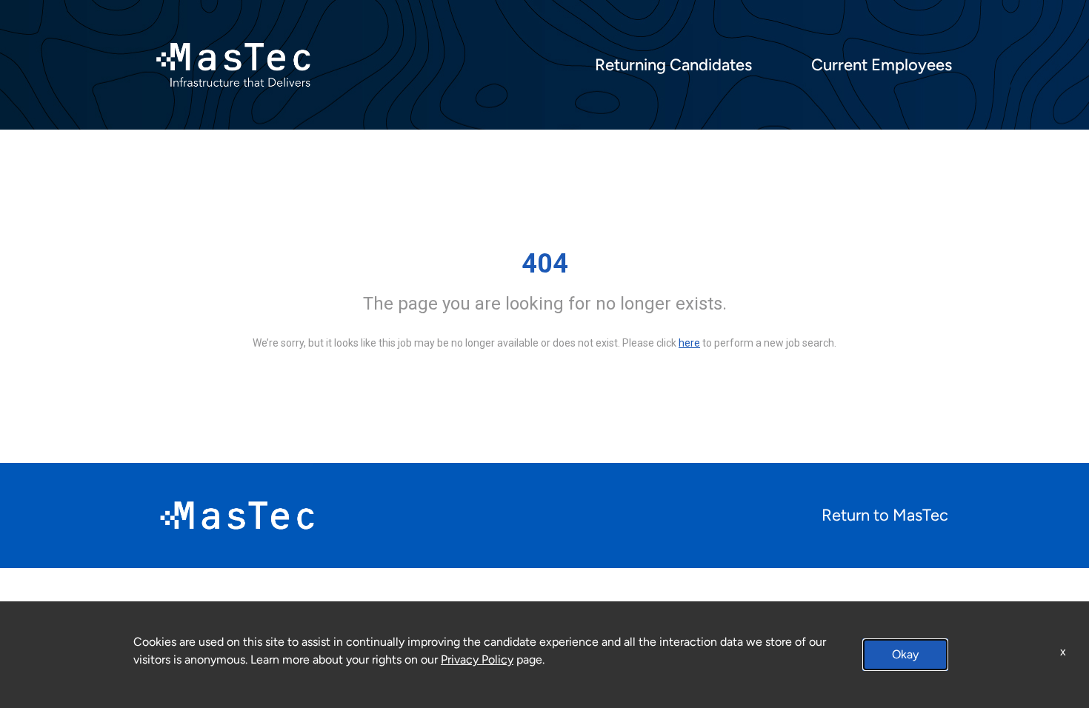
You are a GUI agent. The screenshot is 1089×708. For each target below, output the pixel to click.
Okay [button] (905, 654)
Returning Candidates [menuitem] (673, 65)
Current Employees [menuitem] (881, 65)
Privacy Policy (477, 659)
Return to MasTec (885, 515)
